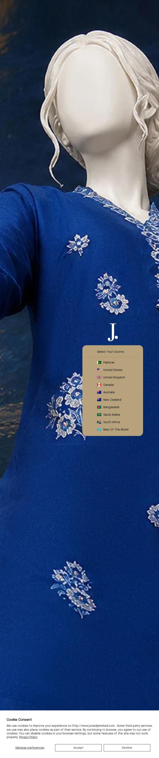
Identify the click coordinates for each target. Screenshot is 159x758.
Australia (109, 392)
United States (112, 370)
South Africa (111, 422)
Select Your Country (110, 351)
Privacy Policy (28, 737)
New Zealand (112, 399)
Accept (78, 747)
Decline (127, 747)
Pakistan (109, 362)
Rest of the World (115, 429)
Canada (108, 384)
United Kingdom (114, 377)
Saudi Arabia (111, 414)
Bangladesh (111, 407)
